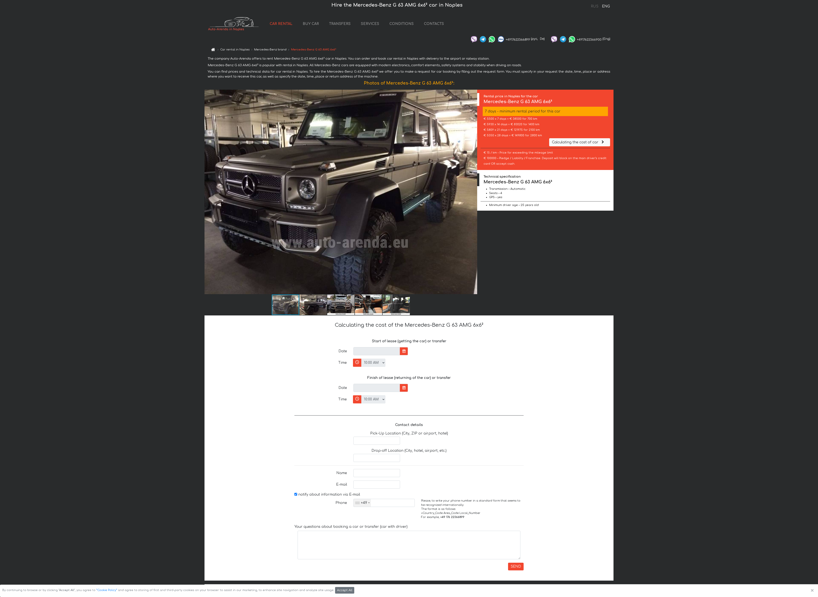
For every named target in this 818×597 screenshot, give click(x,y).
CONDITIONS (401, 24)
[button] (473, 191)
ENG (606, 6)
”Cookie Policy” (106, 590)
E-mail (341, 484)
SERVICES (370, 24)
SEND (516, 566)
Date (342, 351)
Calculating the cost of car (575, 142)
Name (341, 473)
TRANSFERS (340, 24)
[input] (376, 351)
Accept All (344, 590)
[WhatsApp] (492, 38)
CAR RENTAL (281, 24)
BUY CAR (311, 24)
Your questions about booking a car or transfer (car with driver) (351, 527)
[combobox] (362, 503)
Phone (341, 503)
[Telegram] (483, 38)
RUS (594, 6)
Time (342, 363)
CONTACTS (434, 24)
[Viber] (474, 38)
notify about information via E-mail (328, 494)
